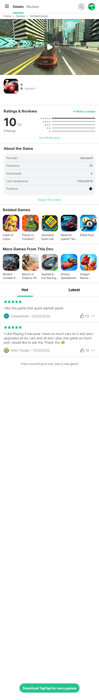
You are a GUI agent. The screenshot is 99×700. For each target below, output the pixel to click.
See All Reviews (49, 137)
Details (18, 7)
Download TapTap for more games (49, 688)
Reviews (32, 7)
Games (20, 16)
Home (7, 16)
